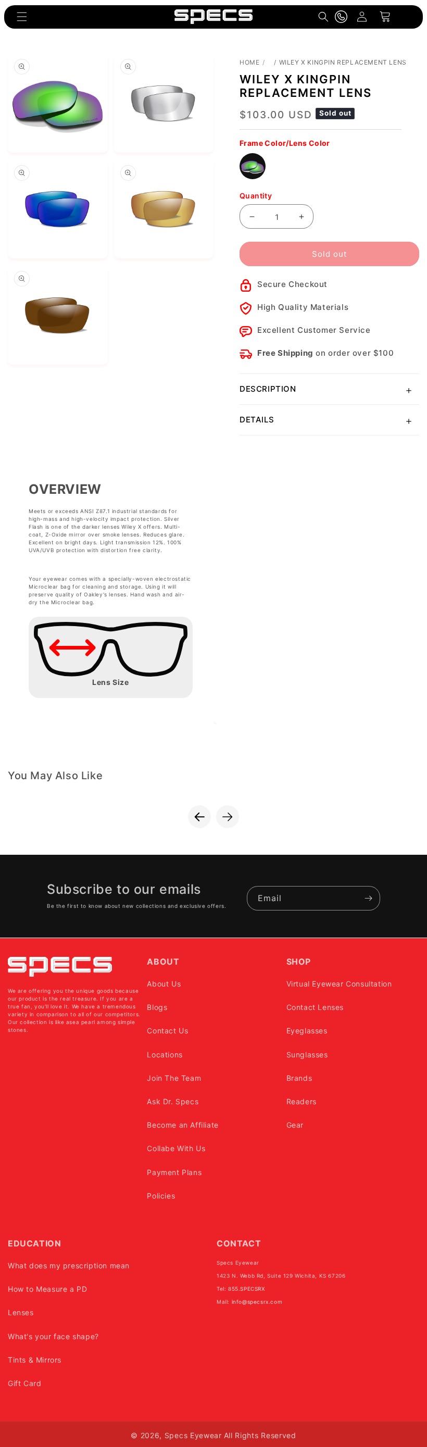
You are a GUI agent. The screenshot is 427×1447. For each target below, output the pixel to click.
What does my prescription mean (69, 1265)
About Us (164, 983)
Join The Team (174, 1078)
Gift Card (24, 1383)
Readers (301, 1101)
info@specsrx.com (257, 1302)
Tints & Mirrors (34, 1359)
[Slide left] (199, 816)
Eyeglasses (307, 1030)
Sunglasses (307, 1054)
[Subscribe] (368, 898)
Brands (299, 1078)
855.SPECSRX (246, 1289)
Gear (295, 1124)
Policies (161, 1195)
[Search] (323, 16)
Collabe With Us (176, 1148)
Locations (164, 1054)
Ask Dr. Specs (172, 1101)
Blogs (157, 1007)
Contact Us (167, 1030)
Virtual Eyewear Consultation (339, 983)
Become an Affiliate (182, 1124)
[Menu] (21, 16)
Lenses (21, 1312)
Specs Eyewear (193, 1435)
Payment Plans (174, 1172)
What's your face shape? (53, 1336)
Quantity (256, 195)
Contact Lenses (315, 1007)
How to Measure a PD (47, 1288)
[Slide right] (227, 816)
